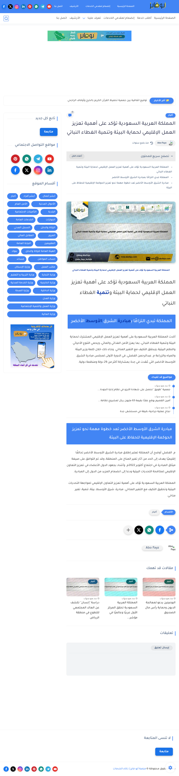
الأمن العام (21, 204)
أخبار (170, 115)
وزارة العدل (49, 298)
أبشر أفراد (29, 196)
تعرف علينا (94, 18)
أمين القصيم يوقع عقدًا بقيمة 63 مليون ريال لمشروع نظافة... (134, 400)
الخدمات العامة (24, 220)
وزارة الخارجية (47, 283)
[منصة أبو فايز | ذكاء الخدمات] (158, 6)
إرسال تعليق (161, 648)
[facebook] (4, 6)
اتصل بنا (58, 6)
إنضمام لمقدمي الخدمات (97, 6)
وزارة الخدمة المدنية (22, 283)
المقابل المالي (26, 235)
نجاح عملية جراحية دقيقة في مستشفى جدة (145, 411)
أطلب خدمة (144, 18)
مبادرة (124, 321)
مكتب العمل (48, 267)
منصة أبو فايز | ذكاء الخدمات (129, 769)
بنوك (14, 251)
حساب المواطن (46, 259)
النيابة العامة (24, 243)
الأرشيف (74, 6)
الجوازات (50, 220)
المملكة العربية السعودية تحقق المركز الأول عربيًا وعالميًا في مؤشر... (122, 610)
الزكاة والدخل (48, 227)
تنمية (103, 293)
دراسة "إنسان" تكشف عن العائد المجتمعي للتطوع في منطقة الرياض (84, 610)
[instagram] (17, 6)
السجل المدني (22, 227)
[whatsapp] (36, 6)
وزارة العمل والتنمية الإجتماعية (38, 306)
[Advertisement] (89, 69)
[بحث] (6, 18)
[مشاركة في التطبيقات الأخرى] (128, 530)
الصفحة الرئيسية (125, 6)
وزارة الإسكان (22, 267)
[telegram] (42, 6)
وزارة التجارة (48, 275)
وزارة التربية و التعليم (22, 275)
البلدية (51, 212)
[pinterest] (29, 6)
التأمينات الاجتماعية (26, 212)
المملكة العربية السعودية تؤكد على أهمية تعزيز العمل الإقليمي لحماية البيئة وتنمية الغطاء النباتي (121, 270)
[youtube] (49, 6)
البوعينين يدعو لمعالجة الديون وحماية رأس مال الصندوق (160, 608)
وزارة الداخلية (48, 290)
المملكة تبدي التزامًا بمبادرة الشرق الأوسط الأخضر (140, 177)
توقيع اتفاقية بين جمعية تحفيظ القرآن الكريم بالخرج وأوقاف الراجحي (107, 100)
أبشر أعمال (49, 196)
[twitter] (10, 6)
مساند (20, 259)
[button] (159, 530)
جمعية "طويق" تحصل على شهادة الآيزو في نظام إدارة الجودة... (134, 389)
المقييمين (49, 243)
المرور (51, 235)
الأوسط (94, 321)
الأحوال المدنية (47, 204)
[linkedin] (23, 6)
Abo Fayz (161, 143)
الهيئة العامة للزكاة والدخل (40, 251)
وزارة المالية (48, 314)
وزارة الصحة (22, 290)
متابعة (48, 132)
